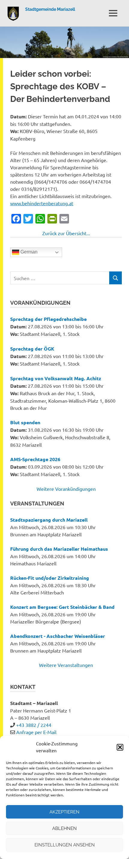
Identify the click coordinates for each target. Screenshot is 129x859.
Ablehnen (64, 828)
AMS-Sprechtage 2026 (35, 459)
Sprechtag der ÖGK (32, 348)
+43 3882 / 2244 (33, 725)
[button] (120, 747)
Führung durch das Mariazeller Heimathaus (59, 549)
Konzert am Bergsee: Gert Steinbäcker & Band (62, 607)
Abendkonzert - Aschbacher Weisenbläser (57, 636)
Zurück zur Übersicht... (66, 233)
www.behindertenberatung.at (41, 203)
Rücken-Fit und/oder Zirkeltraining (49, 578)
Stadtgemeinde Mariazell (50, 9)
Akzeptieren (65, 812)
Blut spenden (25, 422)
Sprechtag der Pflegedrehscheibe (48, 319)
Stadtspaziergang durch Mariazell (49, 520)
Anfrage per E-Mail (36, 732)
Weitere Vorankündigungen (66, 489)
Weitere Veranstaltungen (66, 665)
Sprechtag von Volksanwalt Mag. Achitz (55, 378)
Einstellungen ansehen (64, 845)
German (28, 252)
